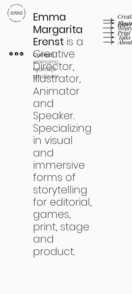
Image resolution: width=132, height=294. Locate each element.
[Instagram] (11, 54)
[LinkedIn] (21, 54)
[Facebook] (16, 54)
